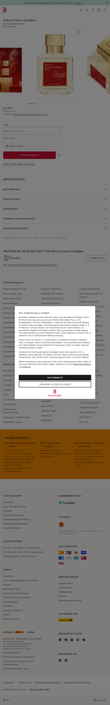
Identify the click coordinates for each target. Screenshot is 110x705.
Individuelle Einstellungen (55, 384)
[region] (55, 352)
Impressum (26, 367)
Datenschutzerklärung (82, 364)
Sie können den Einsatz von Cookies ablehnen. (69, 357)
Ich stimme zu (55, 377)
